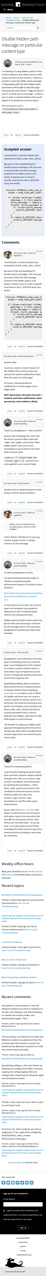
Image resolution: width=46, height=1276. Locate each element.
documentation (23, 1238)
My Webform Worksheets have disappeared (22, 894)
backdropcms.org (24, 1254)
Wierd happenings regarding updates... (20, 977)
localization (23, 1242)
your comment (28, 809)
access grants (10, 693)
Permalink (39, 251)
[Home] (18, 4)
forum (23, 1250)
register (18, 135)
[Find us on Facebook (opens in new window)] (27, 1182)
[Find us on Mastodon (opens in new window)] (17, 1182)
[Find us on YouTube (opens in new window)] (8, 1182)
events (23, 1246)
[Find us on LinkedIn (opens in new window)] (12, 1182)
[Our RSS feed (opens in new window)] (31, 1182)
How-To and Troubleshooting (19, 18)
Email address (9, 1199)
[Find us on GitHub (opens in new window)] (4, 1182)
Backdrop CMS (19, 1271)
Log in (6, 135)
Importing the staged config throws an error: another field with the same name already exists (23, 918)
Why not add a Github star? (14, 959)
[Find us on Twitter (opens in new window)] (22, 1182)
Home (8, 17)
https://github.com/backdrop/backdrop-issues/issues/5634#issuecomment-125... (23, 596)
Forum (16, 17)
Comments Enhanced (12, 942)
